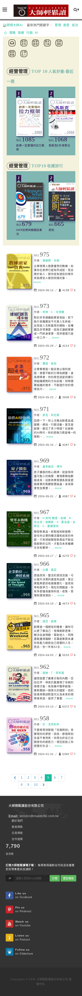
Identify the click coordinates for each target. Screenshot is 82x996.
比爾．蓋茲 (50, 569)
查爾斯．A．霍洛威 (57, 522)
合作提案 (17, 838)
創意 (66, 25)
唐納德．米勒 (51, 260)
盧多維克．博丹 (52, 466)
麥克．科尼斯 (51, 415)
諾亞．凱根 (50, 621)
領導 (21, 32)
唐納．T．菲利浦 (53, 672)
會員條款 (17, 826)
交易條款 (17, 832)
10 (36, 784)
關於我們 (17, 820)
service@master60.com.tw (39, 816)
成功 (75, 25)
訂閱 (54, 878)
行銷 (29, 32)
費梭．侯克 (50, 363)
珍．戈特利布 (51, 724)
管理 (58, 25)
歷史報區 (68, 878)
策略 (12, 32)
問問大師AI (16, 25)
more (37, 282)
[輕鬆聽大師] (12, 42)
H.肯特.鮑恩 (50, 518)
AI (36, 32)
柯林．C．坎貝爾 (53, 311)
